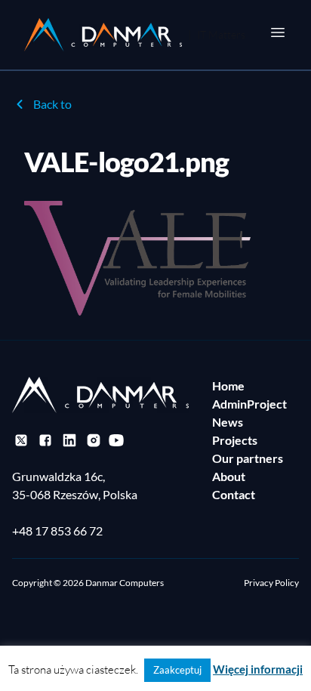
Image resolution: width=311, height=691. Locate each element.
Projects (234, 440)
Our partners (247, 458)
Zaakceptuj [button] (177, 670)
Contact (233, 494)
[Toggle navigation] (278, 32)
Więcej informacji (258, 669)
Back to (52, 104)
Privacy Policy (271, 582)
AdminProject (249, 403)
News (227, 422)
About (228, 476)
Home (228, 385)
